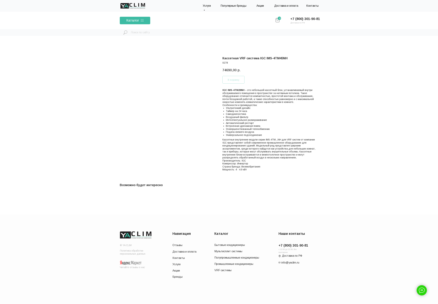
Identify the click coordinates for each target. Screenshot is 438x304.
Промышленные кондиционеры (233, 263)
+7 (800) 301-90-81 (305, 19)
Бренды (177, 276)
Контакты (312, 5)
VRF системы (222, 270)
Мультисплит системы (228, 251)
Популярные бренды (233, 5)
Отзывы (177, 245)
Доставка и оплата (286, 5)
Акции (260, 5)
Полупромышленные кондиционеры (236, 257)
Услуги (176, 264)
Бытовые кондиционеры (229, 245)
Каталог (132, 20)
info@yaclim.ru (290, 262)
